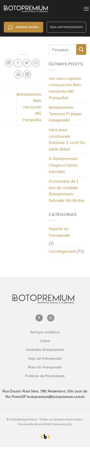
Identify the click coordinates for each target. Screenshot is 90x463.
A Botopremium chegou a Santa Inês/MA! (63, 165)
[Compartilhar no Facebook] (18, 63)
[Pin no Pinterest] (18, 74)
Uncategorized (62, 251)
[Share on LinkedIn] (27, 74)
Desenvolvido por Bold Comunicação (45, 424)
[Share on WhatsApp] (9, 63)
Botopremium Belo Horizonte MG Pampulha (28, 107)
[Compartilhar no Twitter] (27, 63)
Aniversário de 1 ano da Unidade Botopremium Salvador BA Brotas (66, 191)
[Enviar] (81, 49)
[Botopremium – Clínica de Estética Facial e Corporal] (36, 8)
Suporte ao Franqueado (59, 232)
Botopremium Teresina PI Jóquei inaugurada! (65, 113)
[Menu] (86, 9)
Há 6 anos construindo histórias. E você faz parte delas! (67, 139)
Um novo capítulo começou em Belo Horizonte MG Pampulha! (65, 88)
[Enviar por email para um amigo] (36, 63)
